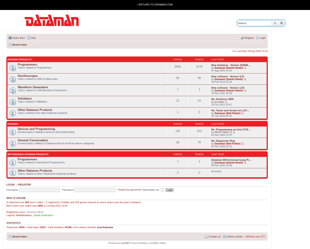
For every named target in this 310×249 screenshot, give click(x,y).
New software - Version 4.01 (227, 76)
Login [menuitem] (263, 38)
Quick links (19, 38)
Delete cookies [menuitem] (234, 236)
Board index (19, 236)
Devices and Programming (36, 129)
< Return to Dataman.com (154, 4)
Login (10, 184)
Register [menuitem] (249, 38)
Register (24, 184)
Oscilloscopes (28, 76)
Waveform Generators (33, 87)
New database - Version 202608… (231, 65)
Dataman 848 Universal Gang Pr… (231, 160)
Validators (25, 98)
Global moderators (43, 215)
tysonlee (219, 101)
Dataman (12, 124)
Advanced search (281, 23)
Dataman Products (19, 59)
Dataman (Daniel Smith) (229, 67)
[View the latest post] (245, 67)
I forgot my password (129, 189)
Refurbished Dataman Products (28, 154)
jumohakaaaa (105, 227)
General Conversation (33, 140)
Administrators (24, 215)
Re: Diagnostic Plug (223, 140)
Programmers (27, 64)
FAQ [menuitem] (33, 38)
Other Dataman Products (35, 110)
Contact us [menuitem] (215, 236)
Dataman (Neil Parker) (228, 113)
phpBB (125, 243)
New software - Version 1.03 (227, 87)
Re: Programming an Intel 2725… (231, 129)
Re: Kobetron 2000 (222, 99)
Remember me (151, 189)
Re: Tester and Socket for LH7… (230, 110)
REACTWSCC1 (223, 132)
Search (275, 23)
